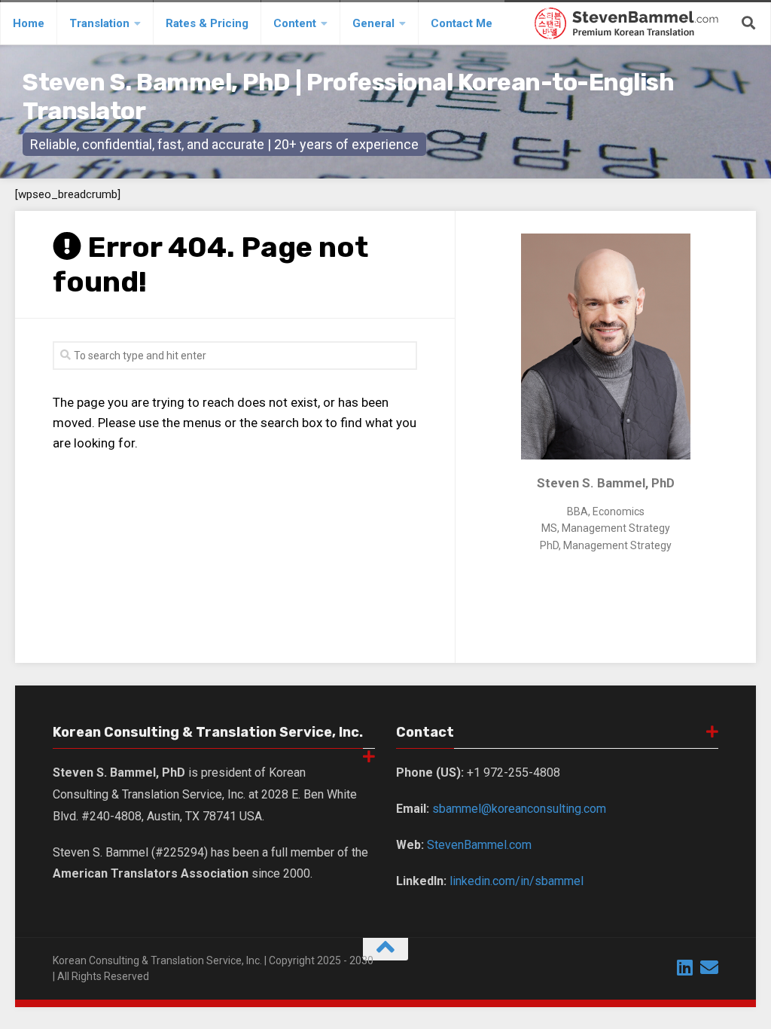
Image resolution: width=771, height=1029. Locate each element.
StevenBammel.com (479, 845)
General (373, 23)
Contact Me (461, 23)
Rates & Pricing (207, 23)
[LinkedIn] (685, 967)
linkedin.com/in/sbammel (516, 881)
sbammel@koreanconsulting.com (519, 809)
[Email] (709, 967)
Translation (99, 23)
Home (28, 23)
